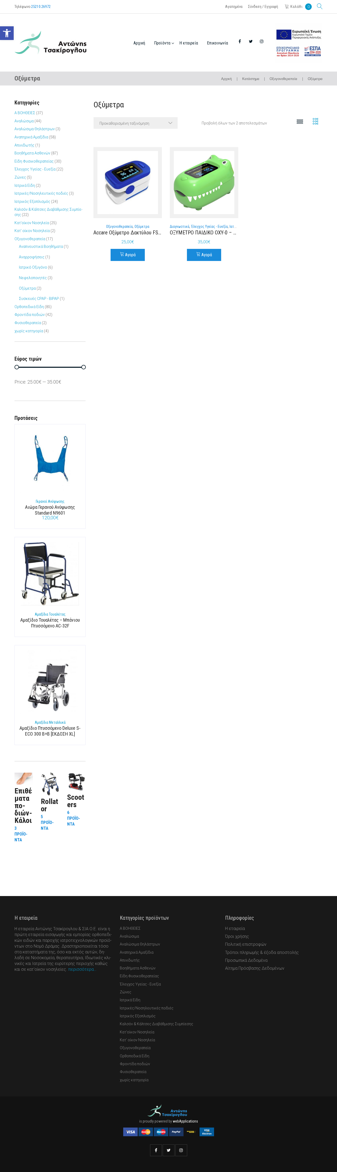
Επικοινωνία (217, 43)
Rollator (49, 805)
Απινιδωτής (24, 145)
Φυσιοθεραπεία (27, 323)
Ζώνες (20, 177)
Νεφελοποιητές (33, 278)
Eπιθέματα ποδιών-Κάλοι (23, 806)
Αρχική (139, 43)
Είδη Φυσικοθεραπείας (34, 161)
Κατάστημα (250, 79)
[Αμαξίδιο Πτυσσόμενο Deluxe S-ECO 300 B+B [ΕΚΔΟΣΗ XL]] (50, 683)
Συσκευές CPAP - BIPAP (39, 298)
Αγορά (130, 254)
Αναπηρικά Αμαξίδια (31, 137)
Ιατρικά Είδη (24, 185)
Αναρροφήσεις (31, 257)
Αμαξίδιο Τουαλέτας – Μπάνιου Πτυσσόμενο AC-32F (50, 622)
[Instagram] (181, 1150)
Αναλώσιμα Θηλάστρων (34, 129)
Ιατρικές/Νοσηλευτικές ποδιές (41, 193)
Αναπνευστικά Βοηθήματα (41, 246)
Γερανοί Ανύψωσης (50, 501)
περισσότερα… (82, 969)
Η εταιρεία (188, 43)
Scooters (75, 801)
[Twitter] (169, 1150)
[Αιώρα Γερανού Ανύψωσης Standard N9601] (50, 462)
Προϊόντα (162, 43)
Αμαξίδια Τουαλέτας (50, 614)
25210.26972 (41, 6)
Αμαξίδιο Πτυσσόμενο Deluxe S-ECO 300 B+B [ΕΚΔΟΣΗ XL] (50, 731)
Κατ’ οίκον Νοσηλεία (32, 231)
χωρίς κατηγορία (28, 331)
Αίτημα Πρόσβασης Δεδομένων (254, 968)
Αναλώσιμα (24, 121)
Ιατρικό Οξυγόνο (33, 267)
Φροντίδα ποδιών (29, 315)
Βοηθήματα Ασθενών (32, 153)
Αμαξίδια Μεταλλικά (50, 722)
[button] (7, 33)
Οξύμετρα (142, 226)
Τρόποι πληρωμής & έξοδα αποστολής (262, 952)
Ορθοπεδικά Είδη (29, 307)
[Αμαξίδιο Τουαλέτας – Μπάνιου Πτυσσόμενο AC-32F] (50, 575)
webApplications (185, 1121)
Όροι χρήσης (237, 936)
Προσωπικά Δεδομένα (246, 960)
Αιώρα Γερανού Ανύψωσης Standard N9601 (50, 510)
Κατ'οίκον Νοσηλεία (31, 223)
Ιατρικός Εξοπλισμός (32, 201)
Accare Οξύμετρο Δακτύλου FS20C (129, 232)
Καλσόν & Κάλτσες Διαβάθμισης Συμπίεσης (156, 1024)
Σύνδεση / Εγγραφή (263, 6)
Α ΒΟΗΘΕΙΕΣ (24, 113)
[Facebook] (156, 1150)
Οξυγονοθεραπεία (283, 79)
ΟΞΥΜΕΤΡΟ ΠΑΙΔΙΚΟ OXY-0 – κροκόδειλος (215, 232)
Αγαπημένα (233, 6)
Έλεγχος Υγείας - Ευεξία (209, 226)
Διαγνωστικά (179, 226)
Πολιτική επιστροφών (245, 944)
